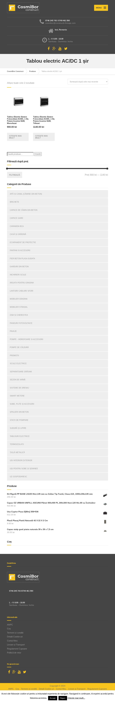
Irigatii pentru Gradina (22, 283)
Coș (9, 628)
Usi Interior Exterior (21, 460)
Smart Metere (17, 396)
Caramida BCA (17, 226)
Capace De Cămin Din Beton (23, 210)
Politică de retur (14, 652)
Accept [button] (53, 698)
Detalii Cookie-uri (15, 636)
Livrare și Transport (16, 644)
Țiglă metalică (17, 452)
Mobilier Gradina (18, 299)
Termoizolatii (17, 444)
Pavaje (13, 331)
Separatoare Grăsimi (21, 372)
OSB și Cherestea (19, 315)
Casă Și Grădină (18, 234)
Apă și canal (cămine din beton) (26, 194)
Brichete (14, 202)
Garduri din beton (19, 267)
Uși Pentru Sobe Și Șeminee (24, 469)
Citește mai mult (15, 137)
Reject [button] (62, 698)
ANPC (10, 624)
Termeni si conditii (15, 632)
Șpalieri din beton (19, 412)
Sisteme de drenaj (19, 388)
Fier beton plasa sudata (22, 259)
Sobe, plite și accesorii (22, 404)
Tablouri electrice (20, 436)
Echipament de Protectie (23, 242)
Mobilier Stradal (19, 307)
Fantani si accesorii (20, 250)
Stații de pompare (19, 420)
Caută (38, 154)
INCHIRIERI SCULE (18, 275)
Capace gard (16, 218)
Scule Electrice (18, 363)
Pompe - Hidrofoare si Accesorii (26, 339)
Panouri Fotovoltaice (21, 323)
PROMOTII (14, 355)
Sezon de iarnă (17, 380)
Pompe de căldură (19, 347)
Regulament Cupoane (17, 648)
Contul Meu (12, 640)
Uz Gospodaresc (18, 477)
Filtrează (14, 175)
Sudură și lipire (18, 428)
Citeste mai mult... (76, 698)
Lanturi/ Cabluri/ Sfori (21, 291)
